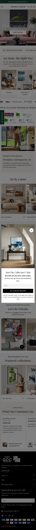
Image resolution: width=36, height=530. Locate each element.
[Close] (31, 230)
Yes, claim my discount (18, 291)
